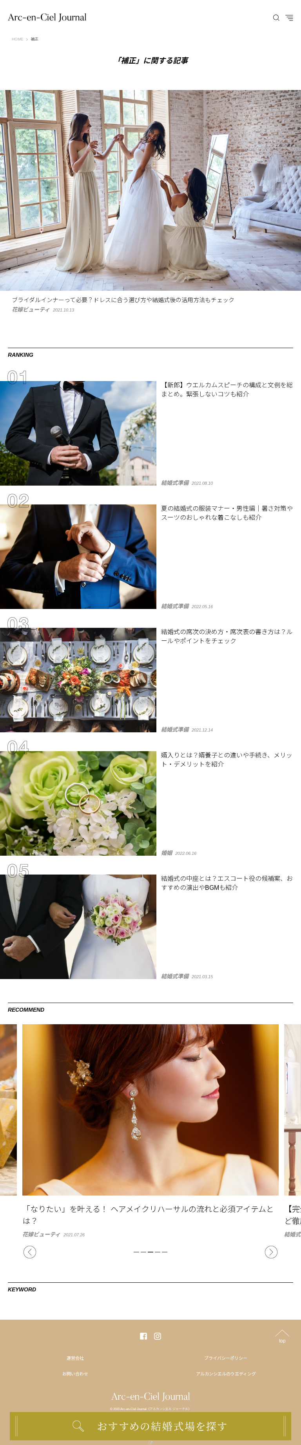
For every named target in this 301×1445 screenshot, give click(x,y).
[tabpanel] (150, 1130)
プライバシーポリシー (225, 1358)
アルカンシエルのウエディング (226, 1374)
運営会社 (75, 1358)
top (282, 1340)
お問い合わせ (75, 1374)
